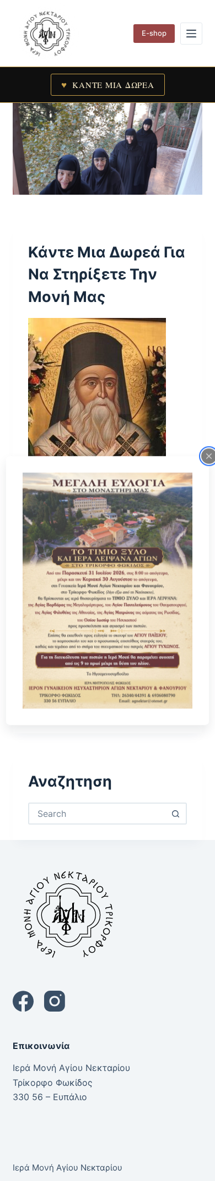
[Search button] (176, 813)
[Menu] (191, 34)
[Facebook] (23, 1001)
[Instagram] (54, 1001)
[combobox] (97, 814)
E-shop (154, 33)
